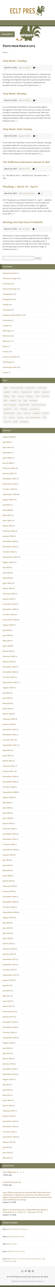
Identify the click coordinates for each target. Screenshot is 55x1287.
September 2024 (10, 557)
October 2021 (8, 740)
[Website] (33, 1271)
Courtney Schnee (28, 193)
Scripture (36, 413)
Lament (6, 325)
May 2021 (6, 750)
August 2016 (8, 1043)
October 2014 (8, 1132)
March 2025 (7, 526)
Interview (7, 320)
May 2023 (6, 640)
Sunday (20, 417)
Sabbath (23, 409)
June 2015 (7, 1090)
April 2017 (7, 1001)
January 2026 (8, 473)
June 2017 (7, 990)
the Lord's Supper (33, 417)
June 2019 (7, 865)
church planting (16, 388)
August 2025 (8, 499)
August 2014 (8, 1142)
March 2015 (7, 1105)
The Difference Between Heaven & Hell (26, 162)
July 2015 (6, 1084)
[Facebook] (29, 1271)
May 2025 (6, 515)
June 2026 (7, 447)
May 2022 (6, 703)
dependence (26, 392)
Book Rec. (13, 1244)
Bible (6, 388)
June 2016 (7, 1048)
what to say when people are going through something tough (24, 1259)
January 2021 (8, 771)
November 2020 (9, 781)
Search (38, 258)
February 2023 (9, 656)
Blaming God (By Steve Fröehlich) (23, 222)
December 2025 (9, 478)
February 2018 (9, 949)
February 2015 (9, 1111)
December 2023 (9, 604)
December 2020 (9, 776)
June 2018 (7, 928)
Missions (6, 341)
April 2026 (7, 458)
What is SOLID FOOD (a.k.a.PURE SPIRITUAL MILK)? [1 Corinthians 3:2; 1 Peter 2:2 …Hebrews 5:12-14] (25, 1210)
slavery (11, 417)
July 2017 (6, 985)
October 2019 (8, 844)
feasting (29, 396)
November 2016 (9, 1027)
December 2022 (9, 667)
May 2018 (6, 933)
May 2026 (6, 452)
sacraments (34, 409)
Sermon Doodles (10, 357)
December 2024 (9, 541)
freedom (45, 396)
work (15, 421)
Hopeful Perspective (12, 1182)
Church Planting (10, 289)
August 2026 (8, 437)
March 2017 (7, 1006)
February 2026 (9, 468)
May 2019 (6, 870)
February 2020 (9, 828)
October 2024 (8, 552)
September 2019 (10, 849)
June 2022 (7, 698)
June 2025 (7, 510)
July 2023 (6, 630)
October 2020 (8, 787)
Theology (7, 362)
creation (7, 392)
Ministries (7, 336)
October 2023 (8, 614)
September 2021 (10, 745)
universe (7, 421)
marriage (33, 400)
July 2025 (6, 505)
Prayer (5, 351)
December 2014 (9, 1121)
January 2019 (8, 891)
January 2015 (8, 1116)
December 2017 (9, 959)
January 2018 (8, 954)
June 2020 (7, 808)
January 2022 (8, 724)
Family (5, 304)
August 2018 (8, 917)
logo (25, 400)
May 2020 (6, 813)
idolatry (13, 400)
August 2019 (8, 855)
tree (44, 417)
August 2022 (8, 687)
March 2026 (7, 463)
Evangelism (8, 299)
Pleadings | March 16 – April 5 (20, 186)
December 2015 (9, 1069)
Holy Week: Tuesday (15, 60)
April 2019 (7, 875)
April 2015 (7, 1100)
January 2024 (8, 599)
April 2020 (7, 818)
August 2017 (8, 980)
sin (5, 417)
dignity (6, 396)
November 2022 (9, 672)
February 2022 (9, 719)
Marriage (7, 331)
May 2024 (6, 578)
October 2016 (8, 1032)
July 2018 (6, 923)
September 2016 (10, 1037)
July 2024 (6, 567)
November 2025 (9, 484)
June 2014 (7, 1152)
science (27, 413)
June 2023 (7, 635)
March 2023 (7, 651)
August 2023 (8, 625)
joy (20, 400)
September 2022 (10, 682)
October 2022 (8, 677)
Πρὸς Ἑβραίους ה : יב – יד (13, 1172)
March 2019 (7, 881)
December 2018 (9, 896)
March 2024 (7, 588)
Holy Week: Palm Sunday (17, 129)
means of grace (10, 404)
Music (5, 346)
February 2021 (9, 766)
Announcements (10, 273)
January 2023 (8, 661)
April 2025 (7, 520)
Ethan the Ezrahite (17, 1251)
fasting (20, 396)
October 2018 (8, 907)
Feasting (6, 310)
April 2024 (7, 583)
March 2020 (7, 823)
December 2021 (9, 729)
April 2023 (7, 646)
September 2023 (10, 619)
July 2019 (6, 860)
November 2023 (9, 609)
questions (8, 409)
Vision (5, 372)
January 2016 (8, 1064)
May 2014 (6, 1158)
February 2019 (9, 886)
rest (16, 409)
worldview (24, 421)
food (37, 396)
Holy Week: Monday (14, 93)
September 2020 (10, 792)
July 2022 (6, 693)
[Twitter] (26, 1271)
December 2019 (9, 834)
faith (13, 396)
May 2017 (6, 996)
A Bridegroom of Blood (18, 1229)
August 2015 (8, 1079)
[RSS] (22, 1271)
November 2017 (9, 964)
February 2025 (9, 531)
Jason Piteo (25, 67)
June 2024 (7, 572)
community (42, 388)
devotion (45, 392)
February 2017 (9, 1011)
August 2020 (8, 797)
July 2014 (6, 1147)
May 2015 (6, 1095)
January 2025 (8, 536)
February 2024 (9, 593)
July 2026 (6, 442)
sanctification (9, 413)
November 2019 (9, 839)
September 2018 (10, 912)
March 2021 (7, 761)
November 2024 (9, 546)
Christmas (7, 283)
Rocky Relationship (17, 1236)
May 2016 (6, 1053)
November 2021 (9, 734)
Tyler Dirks (25, 169)
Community (8, 294)
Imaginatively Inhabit (12, 315)
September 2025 (10, 494)
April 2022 (7, 708)
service (46, 413)
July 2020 (6, 802)
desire (37, 392)
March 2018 (7, 943)
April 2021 (7, 755)
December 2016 (9, 1022)
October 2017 (8, 970)
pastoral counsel (38, 404)
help (5, 400)
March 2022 (7, 714)
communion (30, 388)
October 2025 (8, 489)
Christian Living (9, 278)
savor (19, 413)
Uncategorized (9, 367)
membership (24, 404)
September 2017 (10, 975)
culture (16, 392)
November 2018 (9, 902)
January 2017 (8, 1016)
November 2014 (9, 1126)
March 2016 (7, 1058)
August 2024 (8, 562)
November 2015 (9, 1074)
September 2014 (10, 1137)
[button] (27, 33)
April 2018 (7, 938)
